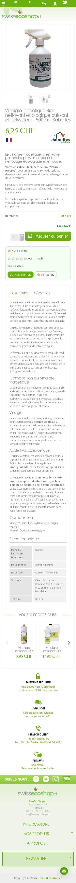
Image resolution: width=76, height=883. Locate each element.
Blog (44, 3)
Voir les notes (15, 265)
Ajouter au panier (52, 236)
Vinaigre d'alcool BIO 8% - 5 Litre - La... (52, 652)
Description (20, 293)
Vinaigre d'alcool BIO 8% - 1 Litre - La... (24, 652)
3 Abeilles (41, 293)
